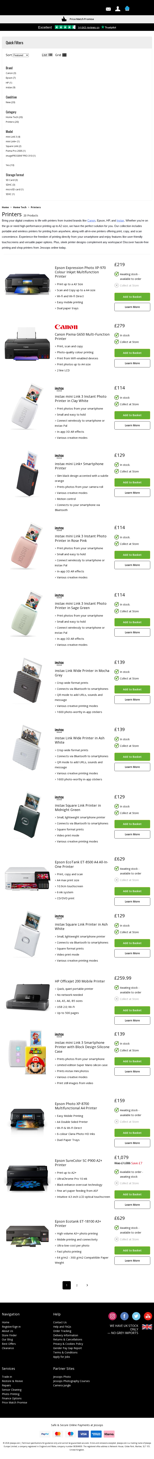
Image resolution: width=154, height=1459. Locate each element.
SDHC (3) (10, 184)
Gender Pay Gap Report (67, 1348)
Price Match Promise (14, 1402)
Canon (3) (11, 73)
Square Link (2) (13, 146)
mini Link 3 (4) (13, 136)
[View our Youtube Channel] (148, 1315)
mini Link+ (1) (13, 141)
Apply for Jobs (61, 1356)
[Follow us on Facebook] (124, 1315)
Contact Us (60, 1322)
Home (5, 207)
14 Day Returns (81, 19)
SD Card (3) (12, 180)
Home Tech (19, 207)
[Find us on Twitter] (136, 1315)
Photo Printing (10, 1394)
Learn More (132, 307)
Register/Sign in (11, 1326)
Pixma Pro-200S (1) (16, 150)
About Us (7, 1331)
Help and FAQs (62, 1326)
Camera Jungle (62, 1385)
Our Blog (7, 1339)
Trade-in (7, 1376)
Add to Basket (132, 297)
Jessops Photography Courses (71, 1381)
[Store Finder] (16, 9)
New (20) (10, 102)
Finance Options (12, 1398)
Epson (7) (11, 77)
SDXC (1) (10, 194)
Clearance (8, 1348)
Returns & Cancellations (67, 1339)
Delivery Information (65, 1335)
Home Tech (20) (14, 117)
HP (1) (9, 82)
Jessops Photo (62, 1376)
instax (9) (10, 87)
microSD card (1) (14, 189)
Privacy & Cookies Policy (68, 1344)
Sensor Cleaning (11, 1389)
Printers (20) (12, 121)
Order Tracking (62, 1331)
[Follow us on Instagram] (112, 1315)
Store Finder (9, 1335)
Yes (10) (10, 165)
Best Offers (9, 1344)
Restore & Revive (12, 1381)
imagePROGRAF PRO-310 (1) (20, 155)
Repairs (6, 1385)
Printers (36, 207)
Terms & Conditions (65, 1352)
